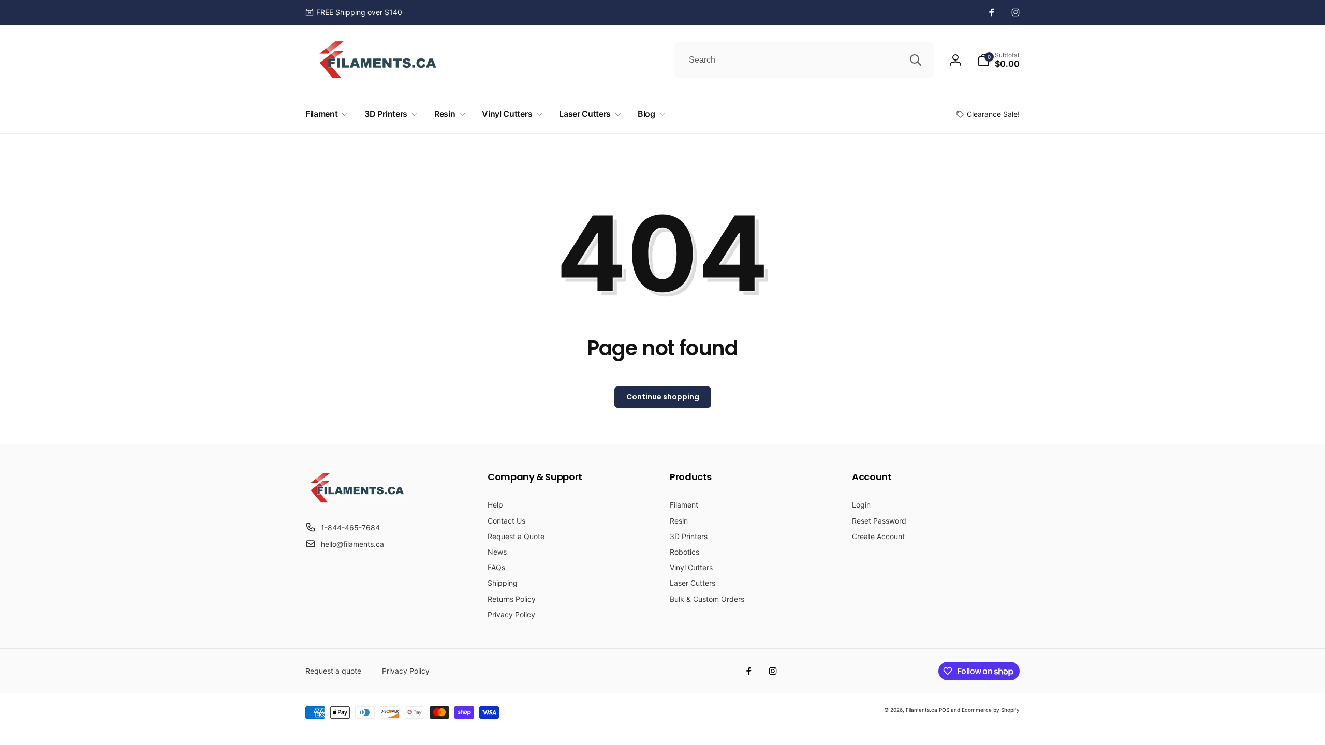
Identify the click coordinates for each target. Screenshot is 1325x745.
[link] (353, 12)
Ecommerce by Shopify (991, 710)
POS (944, 710)
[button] (998, 60)
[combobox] (804, 60)
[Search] (915, 60)
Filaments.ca (921, 710)
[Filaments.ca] (357, 502)
